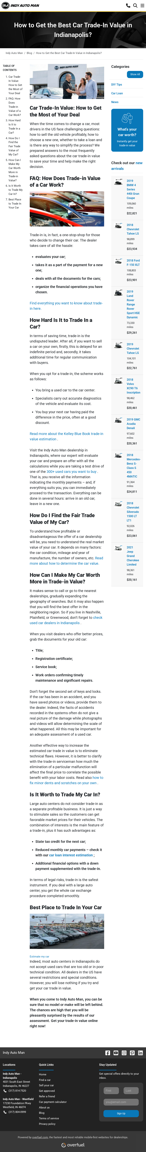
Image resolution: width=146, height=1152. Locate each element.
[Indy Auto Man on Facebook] (106, 1053)
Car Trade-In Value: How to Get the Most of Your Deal (15, 85)
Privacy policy (47, 1124)
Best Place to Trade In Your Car (15, 203)
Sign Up (121, 1113)
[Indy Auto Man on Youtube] (114, 1053)
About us (44, 1107)
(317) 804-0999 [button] (17, 1112)
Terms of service (49, 1118)
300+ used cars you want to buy (72, 471)
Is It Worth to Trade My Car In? (16, 190)
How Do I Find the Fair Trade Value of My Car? (14, 146)
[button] (128, 5)
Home (42, 1074)
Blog (41, 1112)
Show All (135, 74)
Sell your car (46, 1085)
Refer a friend (47, 1096)
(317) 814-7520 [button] (17, 1090)
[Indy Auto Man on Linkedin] (139, 1053)
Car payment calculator (53, 1102)
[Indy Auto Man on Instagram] (123, 1053)
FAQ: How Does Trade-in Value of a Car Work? (15, 106)
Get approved (47, 1091)
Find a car (45, 1080)
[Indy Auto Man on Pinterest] (131, 1053)
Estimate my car (39, 956)
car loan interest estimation (71, 855)
